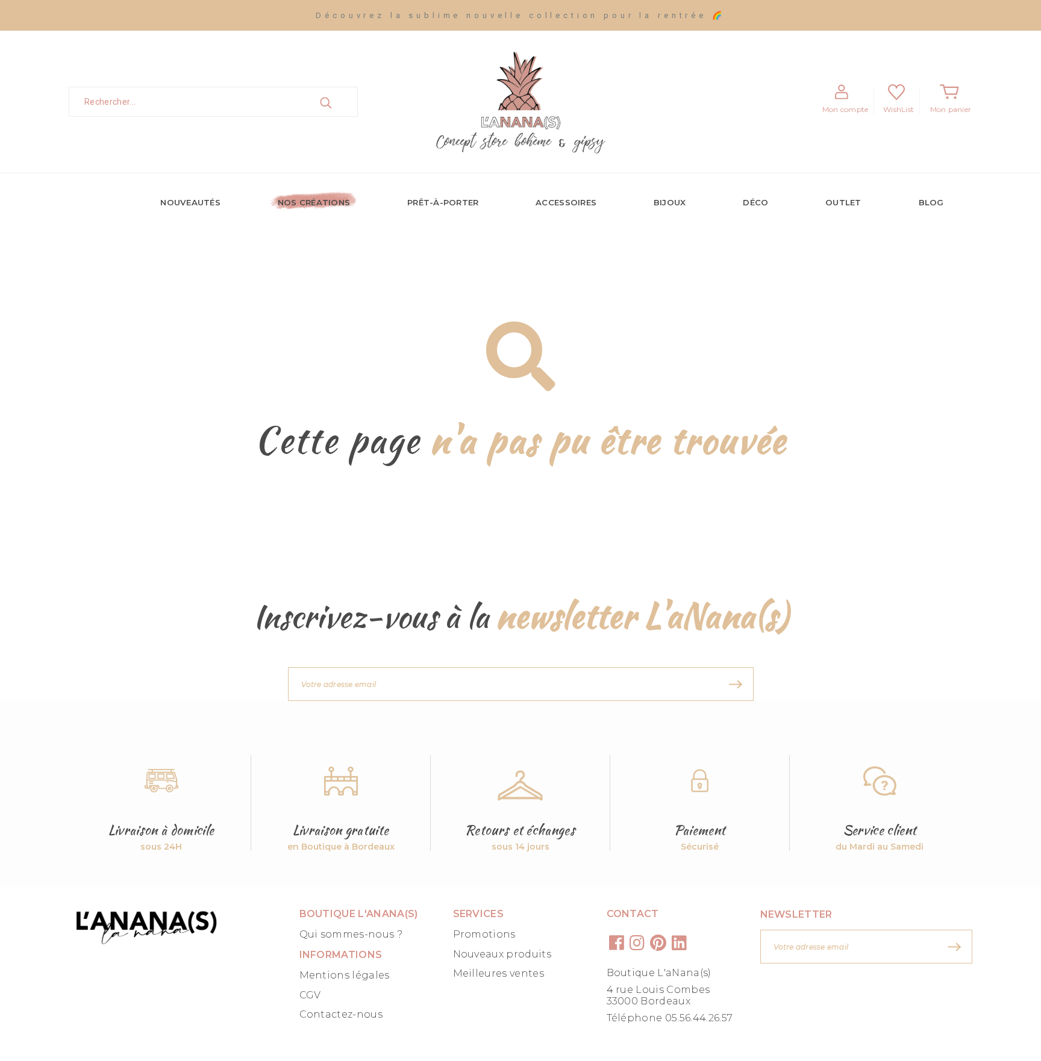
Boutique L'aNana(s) (659, 973)
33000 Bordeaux (648, 1001)
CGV (310, 995)
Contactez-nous (341, 1014)
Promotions (484, 934)
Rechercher (339, 101)
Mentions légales (344, 975)
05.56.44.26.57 (699, 1018)
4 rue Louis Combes (658, 989)
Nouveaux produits (502, 954)
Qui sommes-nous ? (350, 934)
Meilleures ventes (498, 973)
